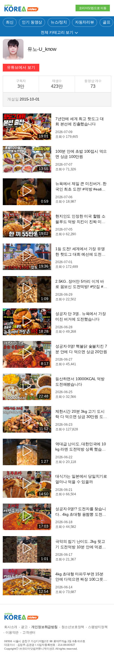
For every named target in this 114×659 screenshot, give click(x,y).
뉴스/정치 (59, 22)
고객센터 (28, 632)
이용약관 (12, 632)
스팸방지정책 (98, 627)
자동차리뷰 (84, 22)
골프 (106, 22)
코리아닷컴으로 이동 (93, 8)
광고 (24, 627)
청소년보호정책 (72, 627)
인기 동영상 (32, 22)
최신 (10, 22)
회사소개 (10, 627)
